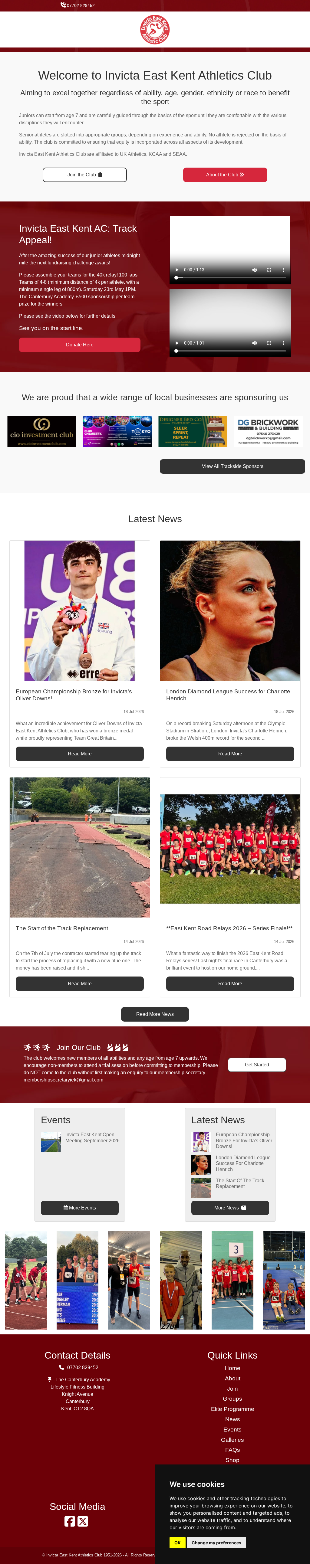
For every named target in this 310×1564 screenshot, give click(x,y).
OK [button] (177, 1542)
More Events (82, 1207)
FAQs (232, 1450)
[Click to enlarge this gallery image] (26, 1279)
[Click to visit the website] (76, 431)
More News (227, 1207)
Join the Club (82, 174)
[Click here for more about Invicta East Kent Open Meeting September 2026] (51, 1141)
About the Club (222, 174)
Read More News (155, 1014)
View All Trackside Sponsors (232, 466)
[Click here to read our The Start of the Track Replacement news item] (80, 847)
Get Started (257, 1064)
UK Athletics (133, 154)
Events (232, 1429)
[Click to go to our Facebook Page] (71, 1524)
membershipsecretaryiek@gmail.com (63, 1079)
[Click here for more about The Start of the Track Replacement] (201, 1187)
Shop (232, 1460)
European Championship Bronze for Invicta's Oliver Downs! (244, 1140)
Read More (80, 753)
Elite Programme (232, 1409)
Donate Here (80, 344)
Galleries (232, 1440)
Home (232, 1368)
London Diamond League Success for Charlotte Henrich (243, 1163)
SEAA (179, 154)
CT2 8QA (84, 1408)
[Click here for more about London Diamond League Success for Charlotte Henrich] (201, 1164)
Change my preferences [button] (216, 1542)
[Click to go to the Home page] (155, 28)
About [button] (232, 1378)
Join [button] (232, 1389)
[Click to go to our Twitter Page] (84, 1524)
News (232, 1419)
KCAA (155, 154)
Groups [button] (232, 1398)
